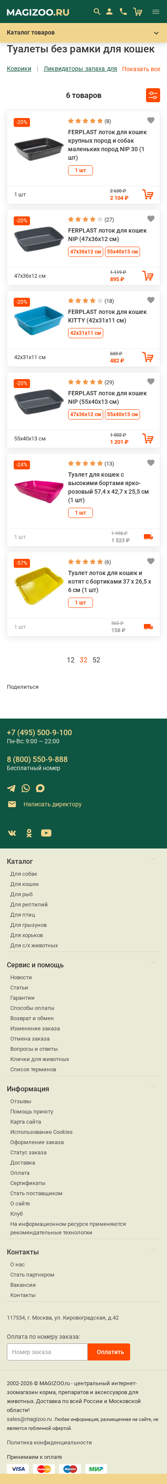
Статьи (19, 987)
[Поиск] (97, 11)
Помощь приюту (31, 1111)
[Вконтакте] (12, 833)
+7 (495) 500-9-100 (39, 732)
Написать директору (52, 804)
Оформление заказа (37, 1142)
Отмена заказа (30, 1038)
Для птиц (22, 915)
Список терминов (33, 1069)
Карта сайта (25, 1122)
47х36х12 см (85, 252)
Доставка (22, 1162)
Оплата (20, 1173)
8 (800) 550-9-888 (37, 759)
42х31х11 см (85, 333)
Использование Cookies (41, 1132)
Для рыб (21, 894)
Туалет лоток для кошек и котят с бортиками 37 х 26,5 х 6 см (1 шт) (109, 581)
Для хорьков (26, 935)
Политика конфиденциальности (49, 1442)
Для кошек (24, 884)
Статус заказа (28, 1152)
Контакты (23, 1295)
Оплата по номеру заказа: (43, 1336)
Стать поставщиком (36, 1193)
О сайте (20, 1203)
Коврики (19, 68)
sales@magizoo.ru (29, 1419)
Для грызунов (28, 925)
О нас (17, 1264)
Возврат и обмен (32, 1018)
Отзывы (20, 1101)
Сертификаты (27, 1183)
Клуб (16, 1214)
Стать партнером (32, 1274)
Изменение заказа (35, 1028)
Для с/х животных (34, 945)
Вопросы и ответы (34, 1049)
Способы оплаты (32, 1008)
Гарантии (22, 998)
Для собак (23, 874)
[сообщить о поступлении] (148, 537)
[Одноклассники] (29, 833)
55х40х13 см (122, 252)
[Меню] (156, 11)
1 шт (80, 170)
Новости (21, 977)
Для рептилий (29, 904)
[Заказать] (148, 194)
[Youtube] (46, 833)
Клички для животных (39, 1059)
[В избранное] (150, 120)
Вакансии (23, 1285)
